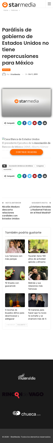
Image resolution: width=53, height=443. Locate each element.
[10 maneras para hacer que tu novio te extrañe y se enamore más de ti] (38, 300)
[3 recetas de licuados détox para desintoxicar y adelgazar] (15, 300)
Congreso (40, 166)
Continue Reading (26, 152)
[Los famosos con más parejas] (15, 246)
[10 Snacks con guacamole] (15, 273)
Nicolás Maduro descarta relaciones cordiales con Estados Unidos (11, 212)
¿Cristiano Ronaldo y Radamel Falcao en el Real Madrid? (40, 209)
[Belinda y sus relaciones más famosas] (38, 273)
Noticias (6, 70)
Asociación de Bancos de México (21, 166)
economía (7, 169)
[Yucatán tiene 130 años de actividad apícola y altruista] (38, 246)
